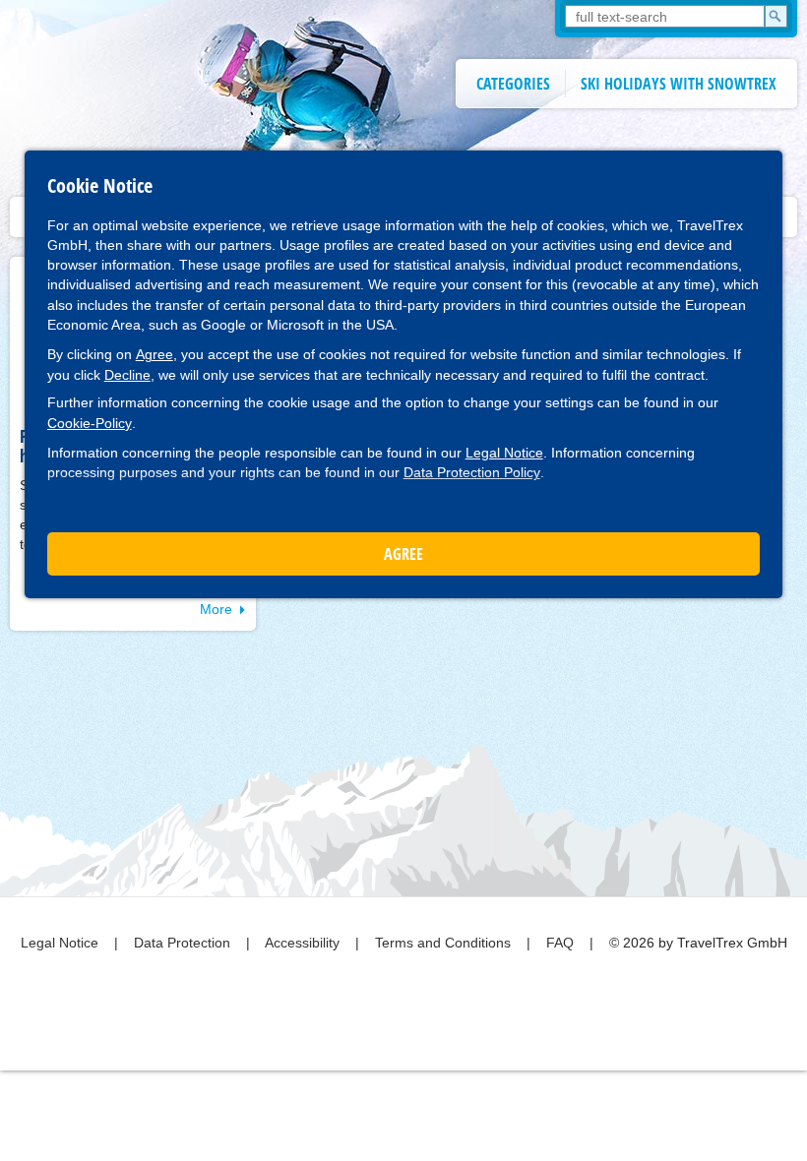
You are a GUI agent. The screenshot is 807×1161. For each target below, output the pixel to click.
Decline (127, 375)
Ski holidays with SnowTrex (678, 83)
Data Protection (184, 942)
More (216, 609)
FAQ (562, 942)
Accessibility (304, 942)
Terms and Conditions (445, 942)
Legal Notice (504, 452)
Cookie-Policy (89, 423)
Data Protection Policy (472, 472)
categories (513, 83)
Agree (154, 354)
